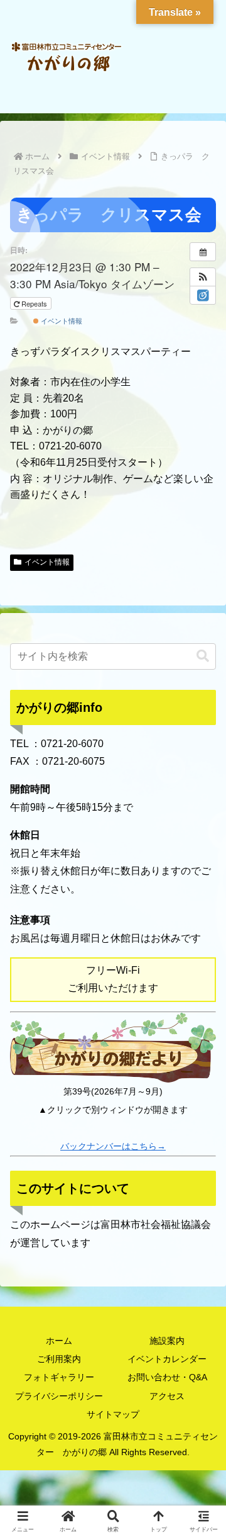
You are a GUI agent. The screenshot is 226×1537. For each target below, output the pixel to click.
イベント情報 (60, 320)
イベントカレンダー (167, 1359)
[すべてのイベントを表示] (203, 251)
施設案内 (167, 1341)
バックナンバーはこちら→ (113, 1146)
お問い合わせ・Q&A (167, 1377)
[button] (202, 277)
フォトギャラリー (59, 1377)
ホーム (59, 1341)
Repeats (34, 303)
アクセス (167, 1396)
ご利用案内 (59, 1359)
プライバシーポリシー (59, 1396)
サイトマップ (113, 1414)
